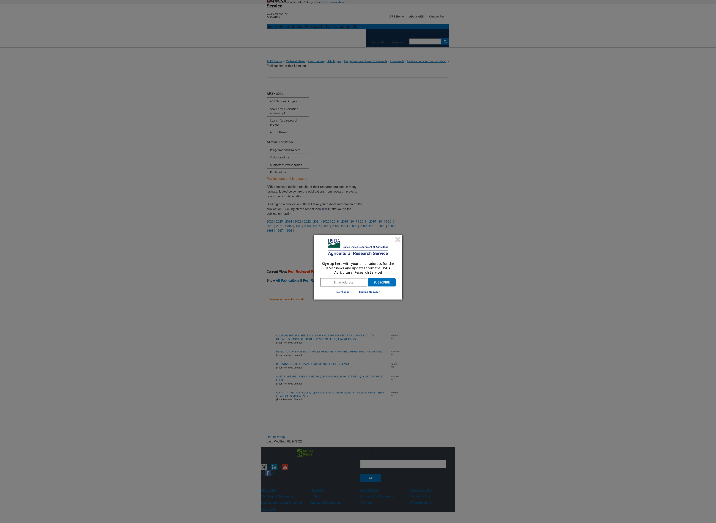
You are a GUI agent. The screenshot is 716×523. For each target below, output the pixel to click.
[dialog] (358, 267)
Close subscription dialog (398, 239)
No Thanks (342, 292)
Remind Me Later (369, 292)
